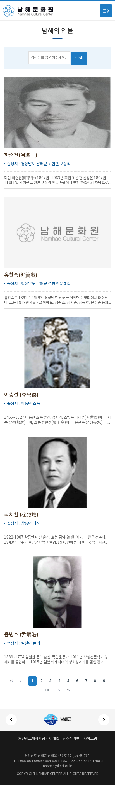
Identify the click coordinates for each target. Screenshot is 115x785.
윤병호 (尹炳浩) (21, 635)
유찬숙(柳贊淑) (20, 275)
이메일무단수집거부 (64, 739)
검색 (79, 57)
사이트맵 (90, 739)
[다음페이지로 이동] (57, 690)
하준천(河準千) (20, 155)
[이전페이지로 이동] (22, 681)
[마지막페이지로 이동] (68, 690)
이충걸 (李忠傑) (21, 395)
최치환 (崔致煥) (21, 515)
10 (47, 690)
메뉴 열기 (106, 10)
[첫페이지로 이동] (11, 681)
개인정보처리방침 (31, 739)
